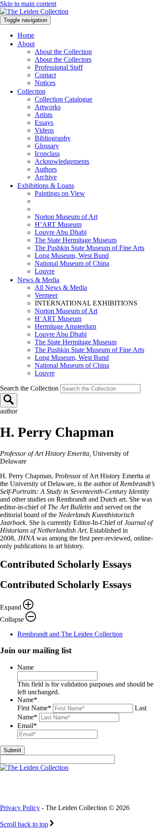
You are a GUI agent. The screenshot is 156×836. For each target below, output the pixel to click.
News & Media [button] (38, 279)
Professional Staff (59, 67)
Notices (45, 82)
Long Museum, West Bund (72, 255)
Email (27, 725)
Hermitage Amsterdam (65, 326)
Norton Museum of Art (66, 216)
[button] (78, 601)
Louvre (45, 271)
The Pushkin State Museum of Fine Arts (89, 247)
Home (25, 35)
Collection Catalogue (63, 99)
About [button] (26, 44)
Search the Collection (30, 388)
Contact (45, 75)
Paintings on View (60, 193)
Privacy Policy (20, 807)
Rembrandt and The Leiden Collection (70, 634)
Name (25, 667)
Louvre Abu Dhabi (61, 232)
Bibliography (53, 138)
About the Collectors (63, 59)
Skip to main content (28, 3)
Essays (44, 122)
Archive (46, 177)
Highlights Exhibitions (79, 209)
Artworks (48, 107)
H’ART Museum (58, 224)
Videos (44, 130)
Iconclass (47, 153)
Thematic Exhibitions (76, 201)
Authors (46, 169)
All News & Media (61, 287)
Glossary (47, 145)
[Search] (8, 400)
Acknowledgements (62, 161)
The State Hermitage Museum (76, 240)
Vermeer (46, 295)
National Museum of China (72, 263)
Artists (43, 114)
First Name (34, 708)
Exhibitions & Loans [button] (45, 185)
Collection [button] (31, 91)
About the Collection (63, 51)
